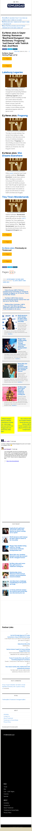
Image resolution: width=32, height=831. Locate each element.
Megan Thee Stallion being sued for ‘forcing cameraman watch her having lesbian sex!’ (22, 344)
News (22, 279)
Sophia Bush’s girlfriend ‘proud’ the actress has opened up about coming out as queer (17, 530)
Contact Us (7, 716)
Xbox (8, 282)
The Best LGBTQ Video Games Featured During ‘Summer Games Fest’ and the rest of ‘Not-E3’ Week (16, 299)
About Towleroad (8, 718)
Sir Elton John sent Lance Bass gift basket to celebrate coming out (22, 390)
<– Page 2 (7, 66)
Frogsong (23, 115)
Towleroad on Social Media (11, 720)
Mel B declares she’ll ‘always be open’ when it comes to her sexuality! (22, 318)
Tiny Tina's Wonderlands (15, 197)
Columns (6, 794)
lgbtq (16, 280)
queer (11, 173)
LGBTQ (23, 218)
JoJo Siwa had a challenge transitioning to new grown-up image (18, 582)
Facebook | (13, 699)
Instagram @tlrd (21, 699)
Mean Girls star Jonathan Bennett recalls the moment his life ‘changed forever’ (22, 367)
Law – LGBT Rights (9, 791)
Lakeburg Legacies (12, 72)
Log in (20, 827)
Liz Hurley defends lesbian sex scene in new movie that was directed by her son (18, 591)
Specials (6, 796)
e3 (13, 280)
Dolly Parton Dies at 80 (24, 644)
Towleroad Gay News (16, 5)
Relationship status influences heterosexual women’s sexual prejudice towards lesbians (18, 574)
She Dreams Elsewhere (12, 154)
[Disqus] (16, 457)
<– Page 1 (7, 59)
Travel (5, 786)
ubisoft (20, 280)
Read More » (18, 358)
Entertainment (11, 279)
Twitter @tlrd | (6, 699)
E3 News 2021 (8, 248)
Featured (18, 279)
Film (5, 789)
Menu (17, 2)
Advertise (6, 714)
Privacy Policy (7, 722)
